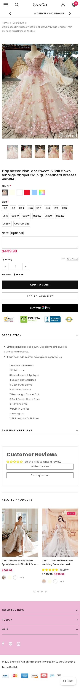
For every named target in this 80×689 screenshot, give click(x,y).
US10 (47, 208)
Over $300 (18, 22)
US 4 (21, 208)
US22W (48, 215)
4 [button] (46, 591)
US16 (5, 215)
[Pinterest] (10, 644)
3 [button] (42, 591)
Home (5, 22)
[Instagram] (18, 644)
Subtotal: (7, 274)
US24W (60, 215)
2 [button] (38, 591)
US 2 (13, 208)
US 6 (30, 208)
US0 (5, 208)
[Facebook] (3, 644)
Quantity (7, 259)
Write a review (40, 466)
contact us (55, 357)
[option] (40, 13)
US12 (56, 208)
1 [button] (34, 591)
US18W (26, 215)
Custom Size (21, 223)
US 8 (38, 208)
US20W (37, 215)
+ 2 (22, 577)
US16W (15, 215)
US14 (64, 208)
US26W (7, 223)
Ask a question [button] (40, 475)
